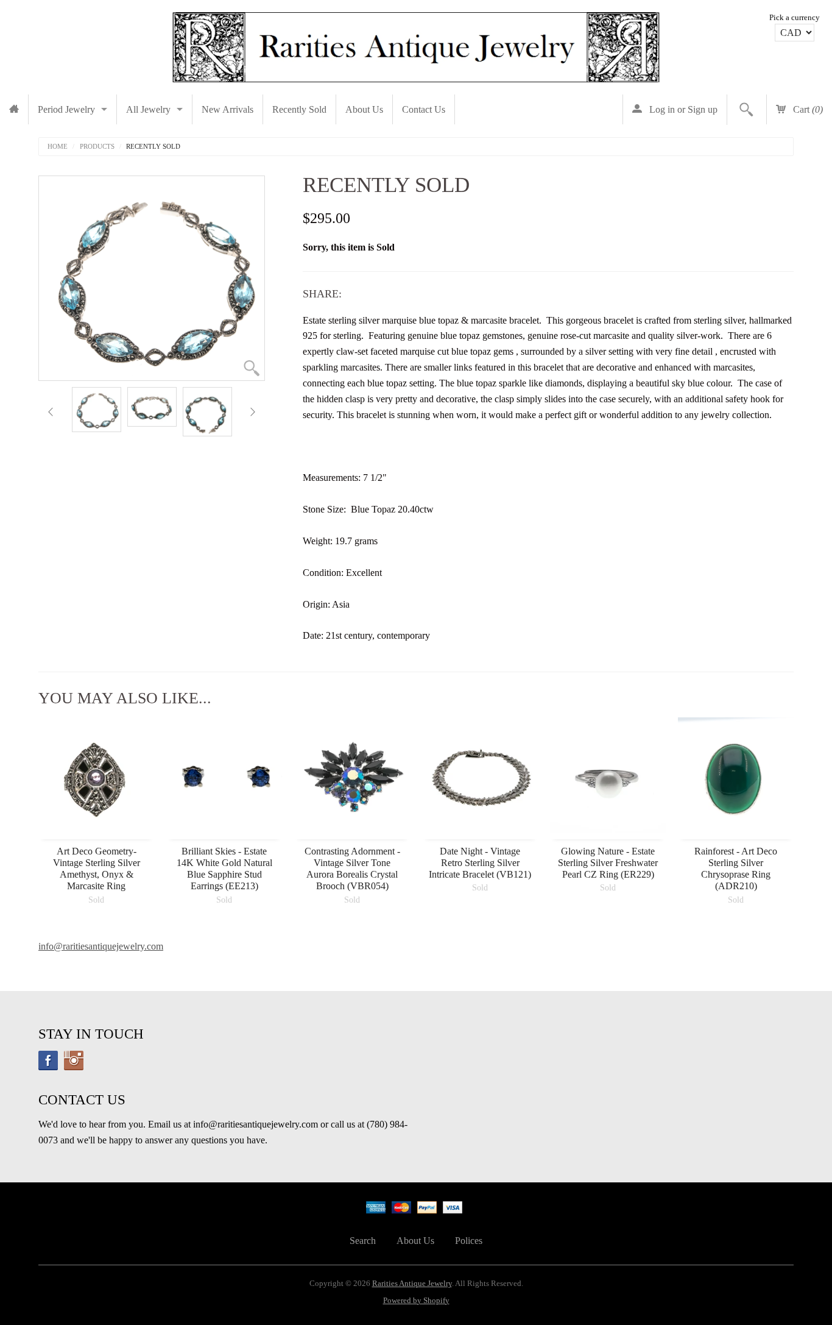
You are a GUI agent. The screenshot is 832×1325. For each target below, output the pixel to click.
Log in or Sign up (682, 109)
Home (58, 146)
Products (97, 146)
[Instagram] (73, 1060)
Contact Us (423, 109)
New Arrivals (227, 109)
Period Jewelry (66, 109)
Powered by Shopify (416, 1300)
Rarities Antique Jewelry (412, 1283)
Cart (807, 109)
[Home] (14, 109)
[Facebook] (48, 1060)
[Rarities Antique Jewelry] (416, 44)
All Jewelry (148, 109)
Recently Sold (299, 109)
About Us (364, 109)
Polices (468, 1240)
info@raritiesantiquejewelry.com (100, 946)
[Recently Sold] (96, 409)
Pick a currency (794, 17)
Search (363, 1240)
